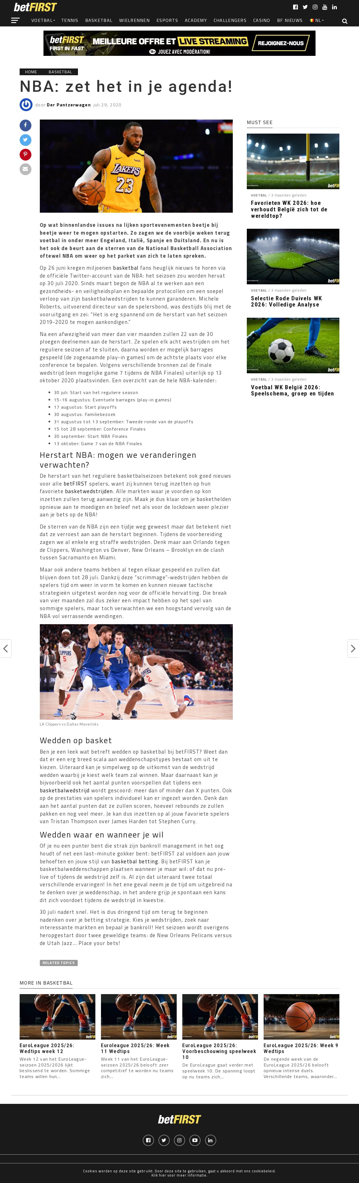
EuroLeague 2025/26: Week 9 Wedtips (301, 1048)
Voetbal (42, 20)
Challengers (230, 20)
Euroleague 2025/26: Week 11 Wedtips (135, 1048)
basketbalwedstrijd (65, 790)
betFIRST (76, 484)
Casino (261, 20)
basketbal (126, 268)
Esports (167, 20)
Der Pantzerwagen (69, 104)
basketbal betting (135, 861)
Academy (196, 20)
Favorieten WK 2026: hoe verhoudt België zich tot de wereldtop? (289, 209)
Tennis (70, 20)
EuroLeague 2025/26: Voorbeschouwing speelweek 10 (219, 1051)
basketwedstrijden (89, 491)
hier (162, 1175)
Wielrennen (134, 20)
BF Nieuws (290, 20)
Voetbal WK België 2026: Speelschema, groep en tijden (292, 390)
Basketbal (99, 20)
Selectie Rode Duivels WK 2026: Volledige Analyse (286, 301)
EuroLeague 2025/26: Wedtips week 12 (47, 1048)
